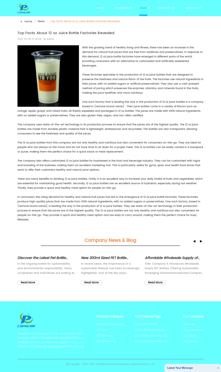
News (143, 8)
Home (100, 8)
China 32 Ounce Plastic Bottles (150, 330)
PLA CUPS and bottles (110, 324)
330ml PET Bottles (146, 324)
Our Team (189, 336)
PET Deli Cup (104, 336)
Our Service (190, 341)
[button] (194, 241)
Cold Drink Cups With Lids (151, 341)
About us (191, 8)
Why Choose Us (193, 330)
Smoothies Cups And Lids (151, 336)
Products (122, 8)
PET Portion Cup (106, 341)
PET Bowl (101, 330)
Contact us (166, 8)
